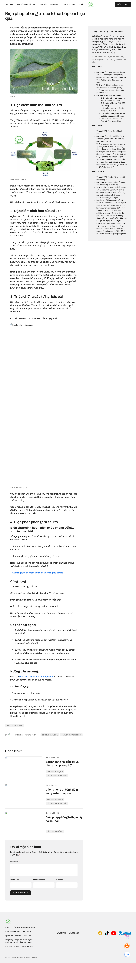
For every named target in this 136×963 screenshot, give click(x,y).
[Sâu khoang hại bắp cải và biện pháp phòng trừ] (23, 767)
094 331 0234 (28, 946)
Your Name (14, 879)
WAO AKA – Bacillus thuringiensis (36, 676)
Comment (15, 862)
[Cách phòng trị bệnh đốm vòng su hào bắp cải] (23, 794)
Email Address (39, 879)
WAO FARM (61, 933)
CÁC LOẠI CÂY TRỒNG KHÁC (71, 735)
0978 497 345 (16, 946)
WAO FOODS (74, 933)
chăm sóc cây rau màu (14, 725)
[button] (105, 4)
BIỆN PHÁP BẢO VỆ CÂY (50, 735)
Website (59, 879)
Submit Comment (20, 893)
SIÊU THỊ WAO (122, 4)
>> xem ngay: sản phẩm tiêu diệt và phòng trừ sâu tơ (36, 572)
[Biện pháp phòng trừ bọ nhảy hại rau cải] (23, 822)
